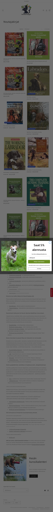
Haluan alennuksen (39, 261)
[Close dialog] (50, 242)
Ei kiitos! (39, 268)
